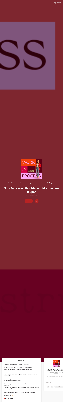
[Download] (37, 201)
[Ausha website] (57, 3)
